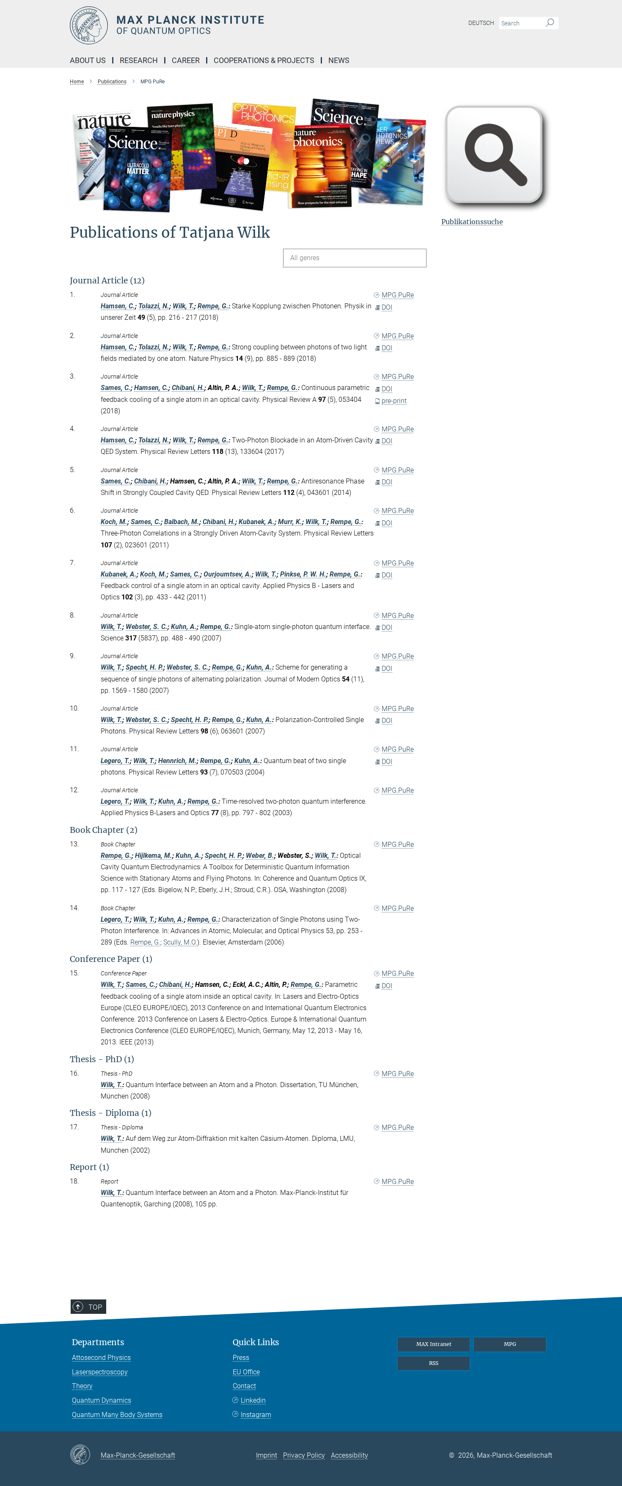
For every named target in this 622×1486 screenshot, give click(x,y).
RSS (433, 1363)
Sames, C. (116, 388)
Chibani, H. (188, 388)
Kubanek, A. (257, 522)
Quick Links (256, 1342)
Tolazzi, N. (153, 306)
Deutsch (481, 22)
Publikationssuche (472, 221)
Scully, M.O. (180, 942)
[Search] (550, 23)
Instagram (256, 1415)
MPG (510, 1344)
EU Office (246, 1372)
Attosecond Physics (101, 1358)
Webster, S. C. (147, 627)
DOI (387, 307)
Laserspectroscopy (100, 1372)
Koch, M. (114, 522)
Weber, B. (260, 855)
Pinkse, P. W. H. (303, 574)
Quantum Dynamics (101, 1400)
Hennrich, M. (177, 761)
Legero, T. (115, 761)
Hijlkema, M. (153, 855)
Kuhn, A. (184, 627)
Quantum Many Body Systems (117, 1415)
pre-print (394, 401)
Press (241, 1358)
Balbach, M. (181, 522)
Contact (244, 1386)
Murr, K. (290, 522)
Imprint (266, 1455)
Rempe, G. (213, 306)
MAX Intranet (433, 1344)
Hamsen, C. (118, 306)
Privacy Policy (304, 1455)
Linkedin (253, 1400)
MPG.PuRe (398, 295)
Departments (98, 1342)
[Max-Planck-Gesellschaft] (85, 1455)
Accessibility (349, 1455)
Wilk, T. (183, 306)
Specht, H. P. (144, 667)
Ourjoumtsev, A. (228, 574)
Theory (82, 1386)
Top (95, 1307)
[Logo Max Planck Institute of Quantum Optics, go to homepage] (228, 25)
